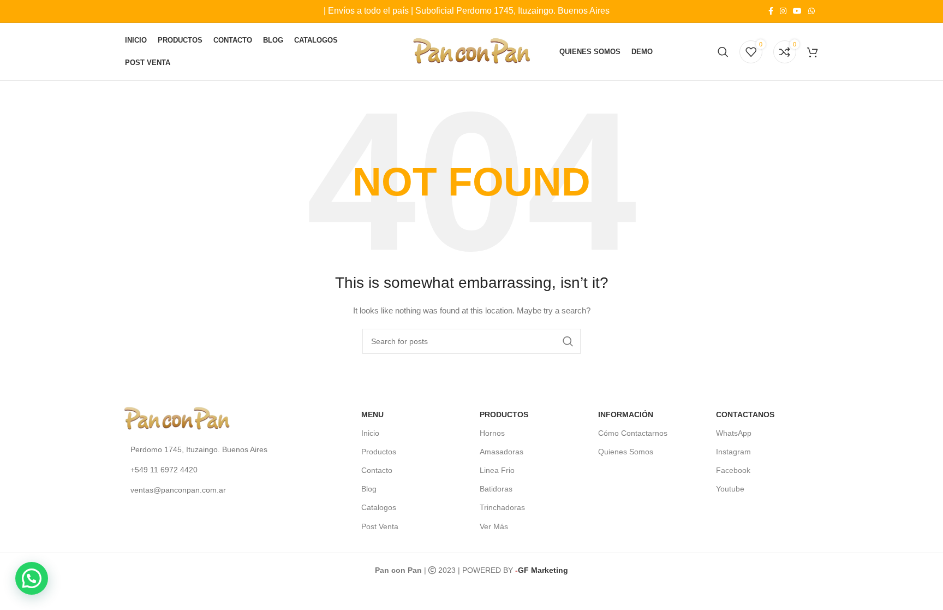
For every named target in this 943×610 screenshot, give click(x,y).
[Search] (723, 52)
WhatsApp (733, 433)
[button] (31, 578)
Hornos (492, 433)
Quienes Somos (625, 451)
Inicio (370, 433)
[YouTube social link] (797, 11)
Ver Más (494, 526)
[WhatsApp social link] (811, 11)
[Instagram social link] (783, 11)
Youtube (730, 488)
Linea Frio (497, 470)
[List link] (205, 449)
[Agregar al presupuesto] (812, 52)
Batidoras (496, 488)
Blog (369, 488)
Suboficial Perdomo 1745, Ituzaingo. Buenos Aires (512, 10)
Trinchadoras (502, 507)
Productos (378, 451)
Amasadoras (501, 451)
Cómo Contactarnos (632, 433)
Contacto (376, 470)
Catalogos (378, 507)
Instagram (733, 451)
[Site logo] (472, 50)
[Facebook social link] (771, 11)
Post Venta (379, 526)
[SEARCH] (568, 341)
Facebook (733, 470)
